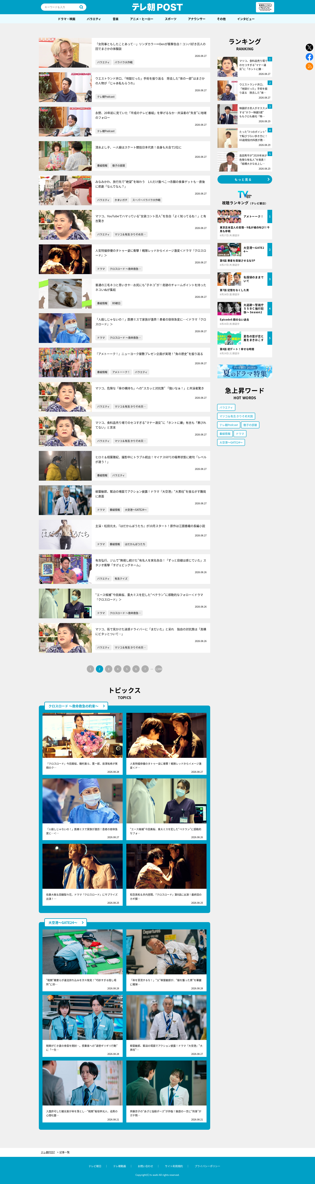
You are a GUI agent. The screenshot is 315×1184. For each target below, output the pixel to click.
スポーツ (170, 19)
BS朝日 (116, 303)
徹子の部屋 (118, 165)
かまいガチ (121, 200)
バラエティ (94, 19)
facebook (309, 57)
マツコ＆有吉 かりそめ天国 (236, 416)
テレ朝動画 (119, 1166)
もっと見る (243, 179)
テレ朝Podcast (105, 96)
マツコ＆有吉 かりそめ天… (130, 234)
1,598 (158, 669)
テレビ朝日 (95, 1166)
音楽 (115, 19)
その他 (221, 19)
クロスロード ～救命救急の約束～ (73, 706)
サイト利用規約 (174, 1166)
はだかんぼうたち (135, 544)
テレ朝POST (157, 7)
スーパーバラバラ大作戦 (146, 200)
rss (309, 66)
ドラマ (101, 268)
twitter (309, 47)
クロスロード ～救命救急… (125, 268)
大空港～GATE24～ (136, 509)
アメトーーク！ (121, 372)
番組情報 (102, 165)
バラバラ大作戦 (124, 62)
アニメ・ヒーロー (141, 19)
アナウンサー (196, 19)
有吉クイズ (121, 578)
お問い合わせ (145, 1166)
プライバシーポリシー (207, 1166)
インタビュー (246, 19)
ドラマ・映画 (66, 19)
